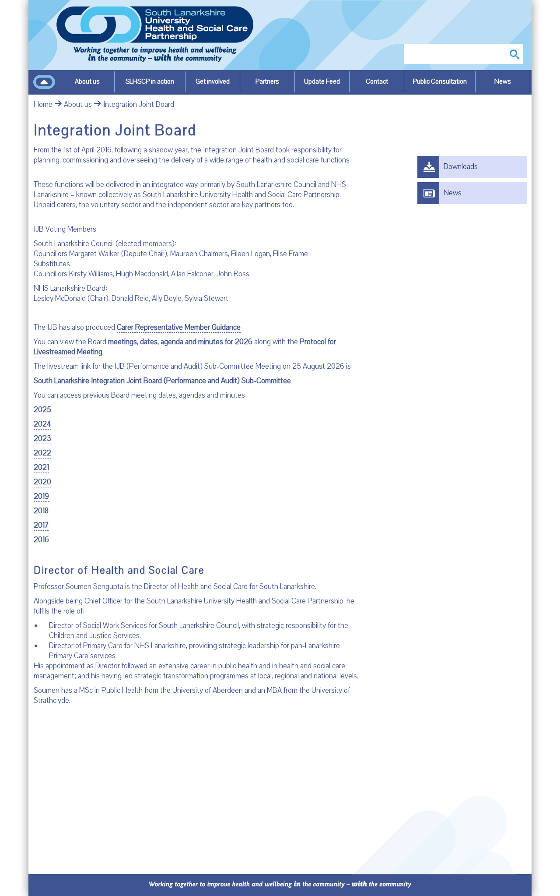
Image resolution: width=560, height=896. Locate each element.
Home (43, 104)
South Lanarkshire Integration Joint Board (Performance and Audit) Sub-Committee (162, 381)
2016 (41, 540)
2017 (41, 525)
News (502, 81)
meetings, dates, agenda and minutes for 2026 (180, 342)
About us (87, 81)
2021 (41, 467)
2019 (41, 496)
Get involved (213, 81)
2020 (42, 482)
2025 (42, 410)
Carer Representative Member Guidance (179, 327)
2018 (41, 511)
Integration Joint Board (138, 104)
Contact (377, 81)
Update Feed (322, 81)
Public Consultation (440, 81)
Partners (267, 81)
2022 (42, 453)
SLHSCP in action (150, 81)
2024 (42, 424)
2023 (42, 439)
